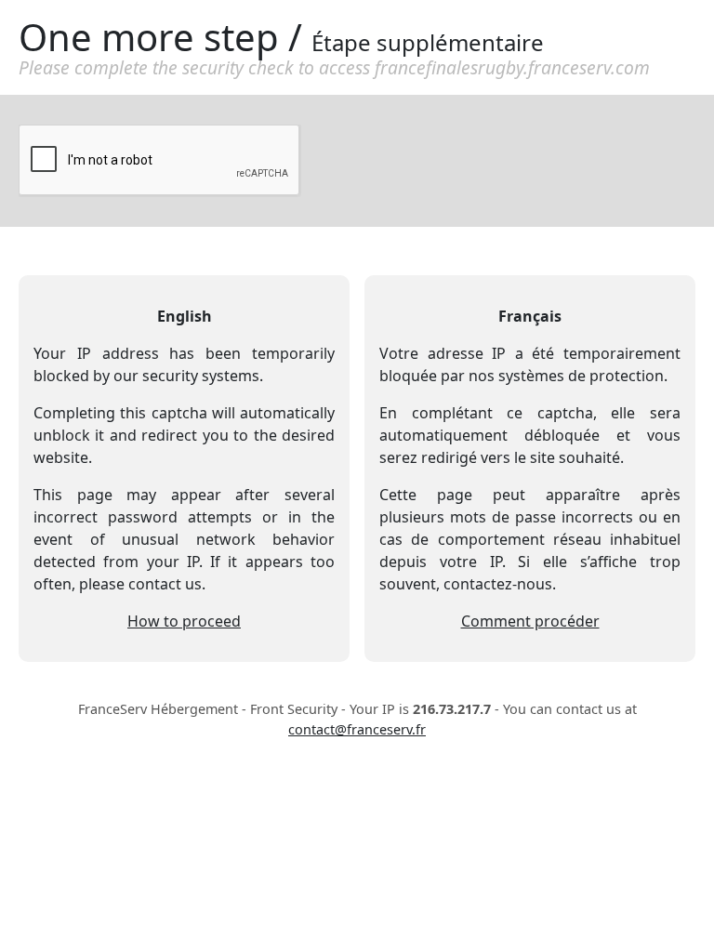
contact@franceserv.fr (357, 729)
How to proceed (184, 621)
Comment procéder (530, 621)
